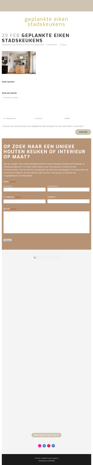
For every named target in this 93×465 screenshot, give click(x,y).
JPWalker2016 (37, 44)
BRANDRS (52, 461)
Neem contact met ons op (46, 435)
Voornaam (8, 186)
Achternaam (52, 186)
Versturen (7, 240)
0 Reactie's (51, 44)
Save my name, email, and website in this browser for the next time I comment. (43, 126)
